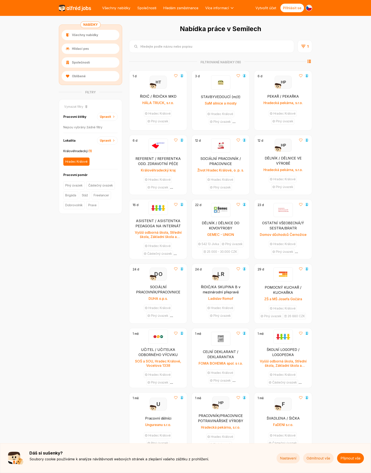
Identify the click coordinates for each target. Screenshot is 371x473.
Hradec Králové (76, 161)
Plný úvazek (74, 185)
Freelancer (101, 195)
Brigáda (70, 195)
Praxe (92, 205)
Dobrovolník (74, 205)
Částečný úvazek (100, 185)
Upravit (105, 116)
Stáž (85, 195)
